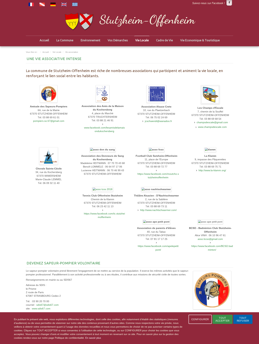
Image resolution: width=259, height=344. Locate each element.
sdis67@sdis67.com (47, 305)
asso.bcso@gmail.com (210, 239)
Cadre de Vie (164, 40)
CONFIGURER (200, 319)
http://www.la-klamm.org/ (212, 170)
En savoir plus (93, 337)
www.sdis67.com (41, 308)
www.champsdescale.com (212, 127)
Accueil (44, 40)
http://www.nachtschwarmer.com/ (158, 210)
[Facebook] (229, 3)
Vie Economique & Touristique (200, 40)
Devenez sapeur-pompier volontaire (63, 263)
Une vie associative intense (54, 59)
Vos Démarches (118, 40)
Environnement (90, 40)
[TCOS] (102, 189)
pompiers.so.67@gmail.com (48, 121)
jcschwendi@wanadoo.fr (158, 121)
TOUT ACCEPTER (222, 319)
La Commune (64, 40)
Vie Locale (142, 40)
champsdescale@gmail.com (212, 122)
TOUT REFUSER (243, 319)
